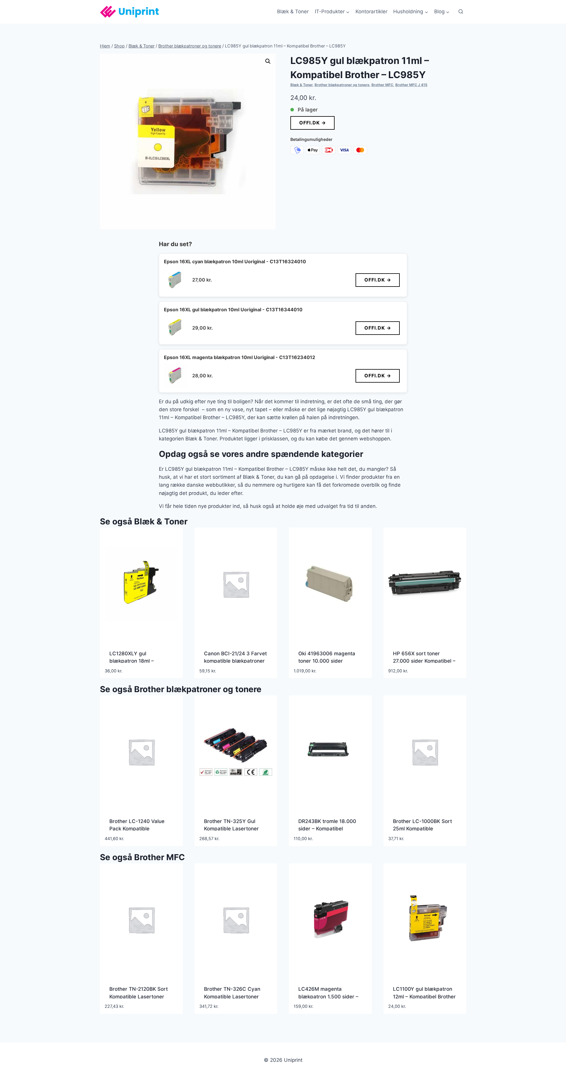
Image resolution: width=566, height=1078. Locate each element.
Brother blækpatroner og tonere (342, 85)
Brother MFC (382, 85)
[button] (268, 61)
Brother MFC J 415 (411, 85)
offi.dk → (312, 123)
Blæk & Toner (293, 11)
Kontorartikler (371, 11)
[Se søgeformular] (460, 11)
